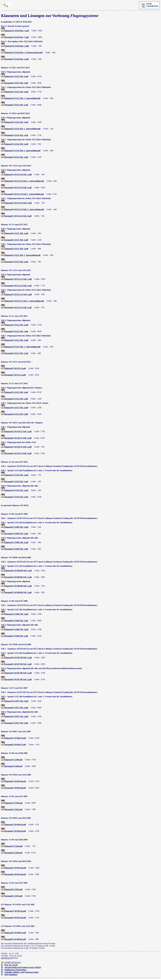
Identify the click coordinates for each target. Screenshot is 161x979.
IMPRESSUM (6, 958)
